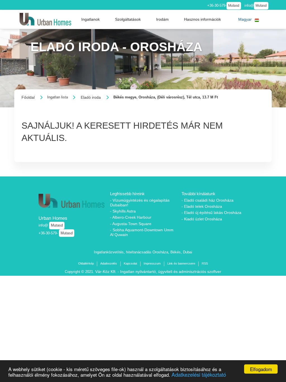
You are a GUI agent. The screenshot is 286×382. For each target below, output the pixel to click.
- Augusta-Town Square (130, 223)
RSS (205, 263)
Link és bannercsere (181, 263)
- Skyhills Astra (123, 211)
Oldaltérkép (86, 263)
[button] (90, 19)
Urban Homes (53, 218)
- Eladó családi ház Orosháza (207, 200)
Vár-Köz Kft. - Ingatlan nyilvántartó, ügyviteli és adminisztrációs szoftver (158, 271)
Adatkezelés (108, 263)
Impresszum (152, 263)
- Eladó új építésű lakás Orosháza (211, 212)
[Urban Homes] (45, 19)
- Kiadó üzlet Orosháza (202, 219)
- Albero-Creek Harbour (130, 217)
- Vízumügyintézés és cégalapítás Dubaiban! (140, 202)
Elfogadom (261, 369)
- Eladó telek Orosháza (202, 206)
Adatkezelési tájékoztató (198, 374)
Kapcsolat (130, 263)
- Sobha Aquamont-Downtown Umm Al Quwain (141, 232)
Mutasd (233, 5)
